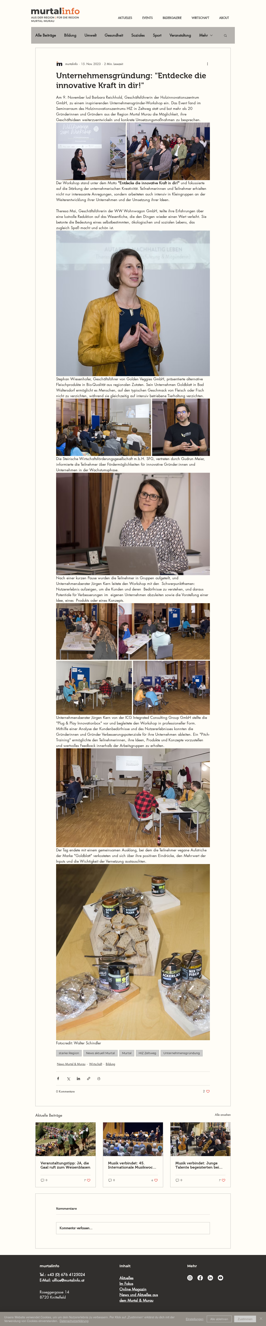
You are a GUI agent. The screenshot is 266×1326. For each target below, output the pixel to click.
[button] (225, 35)
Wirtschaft (95, 1064)
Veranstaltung (180, 35)
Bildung (70, 35)
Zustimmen (245, 1319)
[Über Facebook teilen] (58, 1078)
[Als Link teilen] (89, 1078)
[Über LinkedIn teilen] (78, 1078)
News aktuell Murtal (100, 1053)
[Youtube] (220, 1278)
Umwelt (90, 35)
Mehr (203, 35)
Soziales (138, 35)
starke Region (69, 1053)
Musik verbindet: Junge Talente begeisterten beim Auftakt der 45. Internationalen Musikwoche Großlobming (199, 1165)
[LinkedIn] (210, 1278)
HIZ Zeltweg (147, 1053)
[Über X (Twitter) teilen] (68, 1078)
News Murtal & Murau (71, 1064)
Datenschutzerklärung (74, 1321)
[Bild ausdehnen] (103, 427)
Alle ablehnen (219, 1319)
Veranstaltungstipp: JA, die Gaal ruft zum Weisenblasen (65, 1165)
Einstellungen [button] (194, 1319)
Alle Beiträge (45, 35)
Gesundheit (114, 35)
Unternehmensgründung (181, 1053)
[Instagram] (190, 1278)
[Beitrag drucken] (99, 1078)
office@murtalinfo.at (68, 1280)
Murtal (127, 1053)
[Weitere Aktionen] (207, 63)
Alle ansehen (223, 1115)
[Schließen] (261, 1319)
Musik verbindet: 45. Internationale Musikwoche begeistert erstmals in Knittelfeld (132, 1165)
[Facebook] (200, 1278)
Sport (157, 35)
